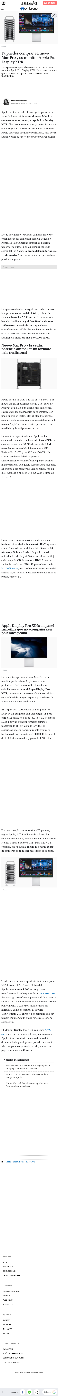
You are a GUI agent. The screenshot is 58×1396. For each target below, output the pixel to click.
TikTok (6, 1333)
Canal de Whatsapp (11, 1275)
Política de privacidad (13, 1353)
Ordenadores (18, 1162)
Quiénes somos (9, 1271)
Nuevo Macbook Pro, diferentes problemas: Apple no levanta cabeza (27, 1084)
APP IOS (6, 1262)
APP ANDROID (8, 1266)
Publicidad (8, 1300)
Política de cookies (11, 1362)
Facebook (7, 1324)
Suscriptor (8, 1304)
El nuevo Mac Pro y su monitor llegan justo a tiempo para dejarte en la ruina (28, 1067)
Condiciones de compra (13, 1358)
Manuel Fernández (19, 100)
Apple (8, 1162)
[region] (23, 86)
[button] (22, 1392)
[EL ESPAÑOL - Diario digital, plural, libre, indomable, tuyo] (29, 2)
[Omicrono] (29, 8)
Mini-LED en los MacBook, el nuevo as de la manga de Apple (27, 1076)
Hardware (30, 1162)
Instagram (8, 1329)
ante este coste (47, 993)
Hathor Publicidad (11, 1291)
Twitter (6, 1320)
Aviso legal (8, 1349)
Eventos (6, 1295)
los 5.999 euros (9, 568)
